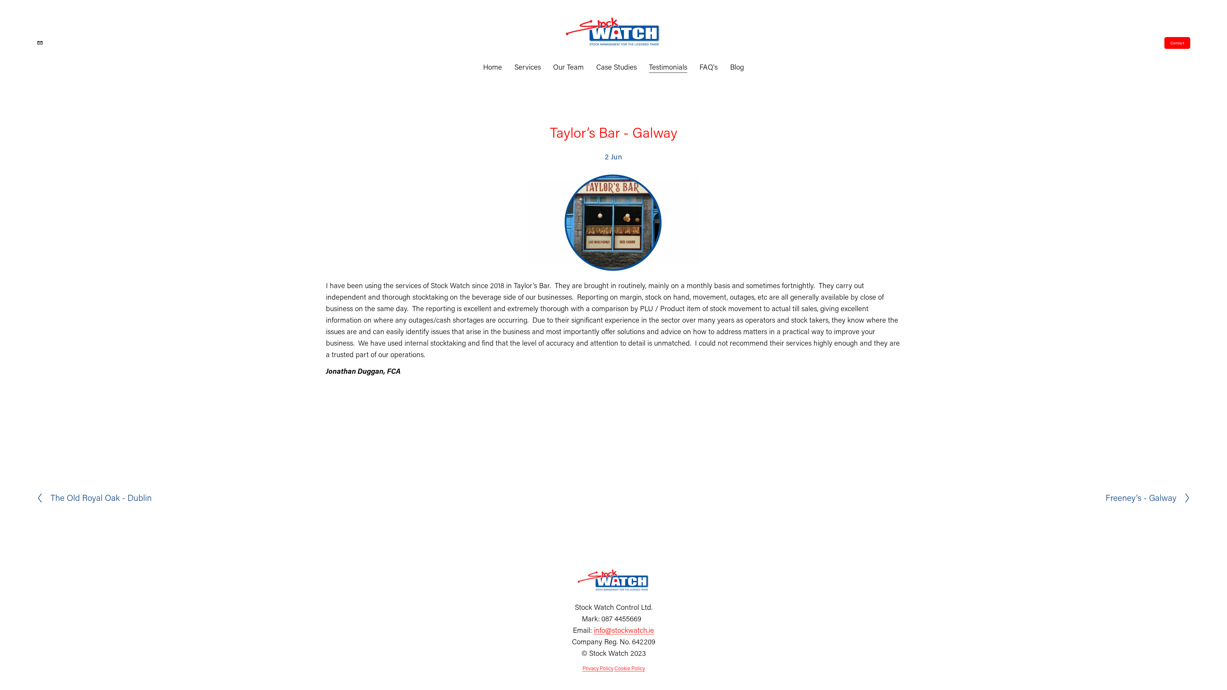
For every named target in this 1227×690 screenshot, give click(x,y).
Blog (737, 67)
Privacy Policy (598, 668)
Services (527, 67)
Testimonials (668, 67)
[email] (40, 43)
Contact (1177, 43)
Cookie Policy (629, 668)
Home (492, 67)
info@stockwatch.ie (624, 630)
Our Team (568, 67)
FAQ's (708, 67)
